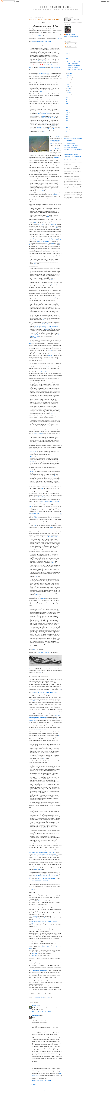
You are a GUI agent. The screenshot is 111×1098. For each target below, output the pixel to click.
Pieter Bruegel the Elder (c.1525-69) (40, 880)
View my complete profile (71, 36)
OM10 (36, 594)
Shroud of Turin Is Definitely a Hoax (37, 44)
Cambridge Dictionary (52, 284)
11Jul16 (58, 137)
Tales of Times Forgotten (43, 60)
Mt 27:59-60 (33, 451)
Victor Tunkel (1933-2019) (43, 377)
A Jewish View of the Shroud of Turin (47, 979)
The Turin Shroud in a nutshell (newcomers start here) (71, 142)
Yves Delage (34, 916)
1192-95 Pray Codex (34, 513)
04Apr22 (39, 34)
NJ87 (53, 126)
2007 (67, 131)
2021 (67, 101)
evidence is (54, 228)
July (68, 82)
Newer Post (31, 1087)
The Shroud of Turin (55, 6)
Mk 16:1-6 (35, 517)
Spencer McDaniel (52, 44)
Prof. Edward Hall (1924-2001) (49, 117)
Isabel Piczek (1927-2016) (43, 652)
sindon (39, 491)
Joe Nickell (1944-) (47, 123)
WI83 (51, 413)
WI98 (35, 123)
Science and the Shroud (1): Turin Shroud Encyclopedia (74, 62)
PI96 (41, 672)
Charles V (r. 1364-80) (33, 238)
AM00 (45, 221)
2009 (67, 127)
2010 (67, 125)
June (68, 84)
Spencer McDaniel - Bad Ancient (43, 41)
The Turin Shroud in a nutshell (50, 64)
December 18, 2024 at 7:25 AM (41, 1011)
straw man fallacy (32, 701)
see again (50, 355)
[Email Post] (51, 997)
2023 (67, 97)
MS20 (40, 91)
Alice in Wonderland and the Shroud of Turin (49, 957)
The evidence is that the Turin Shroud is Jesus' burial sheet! (72, 157)
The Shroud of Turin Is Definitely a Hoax (50, 940)
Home (45, 1087)
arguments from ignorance (47, 366)
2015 (67, 114)
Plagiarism (34, 955)
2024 (67, 58)
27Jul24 (48, 159)
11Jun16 (45, 332)
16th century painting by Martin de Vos (43, 854)
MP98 (34, 525)
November (69, 73)
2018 (67, 108)
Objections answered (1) (43, 73)
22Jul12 (43, 598)
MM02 (52, 935)
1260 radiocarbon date (39, 334)
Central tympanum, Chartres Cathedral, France (46, 692)
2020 (67, 104)
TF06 (30, 245)
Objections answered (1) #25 (35, 35)
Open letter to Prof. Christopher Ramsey (73, 149)
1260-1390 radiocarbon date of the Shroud (50, 501)
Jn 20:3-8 (32, 471)
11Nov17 (47, 329)
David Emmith (35, 1005)
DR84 (53, 562)
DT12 (32, 645)
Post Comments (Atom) (40, 1090)
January (69, 94)
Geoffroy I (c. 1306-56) (42, 241)
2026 (67, 54)
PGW (46, 178)
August (69, 80)
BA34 (34, 116)
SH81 (52, 243)
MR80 (35, 869)
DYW (41, 549)
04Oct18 (51, 527)
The (58, 38)
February (69, 92)
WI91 (57, 243)
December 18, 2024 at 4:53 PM (41, 1080)
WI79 (48, 216)
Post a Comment (32, 1084)
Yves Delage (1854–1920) (51, 536)
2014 (67, 116)
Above (30, 668)
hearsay (37, 221)
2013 (67, 118)
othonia (42, 488)
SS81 (44, 131)
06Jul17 (30, 34)
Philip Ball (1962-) (40, 127)
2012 (67, 121)
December (69, 60)
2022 (67, 99)
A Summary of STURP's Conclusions (40, 970)
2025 (67, 56)
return (33, 889)
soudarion (44, 480)
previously (51, 682)
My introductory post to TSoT (71, 147)
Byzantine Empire (49, 328)
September (69, 77)
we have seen (53, 224)
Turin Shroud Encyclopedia (70, 160)
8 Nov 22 (48, 34)
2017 (67, 110)
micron (51, 143)
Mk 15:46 (32, 456)
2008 (67, 129)
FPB (40, 878)
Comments (68, 46)
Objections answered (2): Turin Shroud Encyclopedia (74, 66)
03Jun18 (35, 34)
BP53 (44, 758)
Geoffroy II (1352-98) (51, 238)
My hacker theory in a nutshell (71, 154)
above (30, 343)
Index (30, 67)
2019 (67, 106)
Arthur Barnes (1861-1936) (43, 113)
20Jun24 (53, 34)
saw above (55, 198)
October (69, 75)
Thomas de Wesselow (46, 371)
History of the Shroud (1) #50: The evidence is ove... (74, 70)
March (69, 90)
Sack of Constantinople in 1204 (41, 326)
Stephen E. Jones (36, 1015)
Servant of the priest (42, 497)
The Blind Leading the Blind (49, 878)
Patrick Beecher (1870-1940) (49, 297)
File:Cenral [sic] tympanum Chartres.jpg (40, 918)
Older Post (59, 1087)
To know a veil (41, 901)
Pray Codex (34, 953)
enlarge (33, 41)
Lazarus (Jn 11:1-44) (38, 433)
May (68, 86)
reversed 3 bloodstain (35, 724)
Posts (67, 43)
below (43, 116)
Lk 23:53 (32, 462)
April (68, 88)
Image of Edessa (41, 67)
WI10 (40, 869)
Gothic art (54, 105)
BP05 (49, 128)
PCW (45, 521)
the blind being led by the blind (41, 875)
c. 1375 (56, 854)
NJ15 (43, 190)
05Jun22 (54, 602)
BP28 (44, 319)
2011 (67, 123)
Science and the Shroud (56, 67)
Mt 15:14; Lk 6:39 (53, 875)
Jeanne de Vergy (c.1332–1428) (52, 233)
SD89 (40, 221)
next (41, 284)
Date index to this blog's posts (71, 145)
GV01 (36, 576)
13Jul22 (43, 34)
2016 (67, 112)
